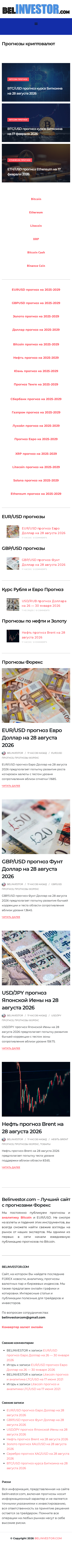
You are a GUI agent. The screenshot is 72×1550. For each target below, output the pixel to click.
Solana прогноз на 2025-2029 (36, 480)
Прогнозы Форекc (27, 757)
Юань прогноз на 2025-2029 (36, 371)
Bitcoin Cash (36, 252)
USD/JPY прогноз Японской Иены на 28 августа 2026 (30, 1000)
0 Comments (40, 538)
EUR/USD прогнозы (23, 516)
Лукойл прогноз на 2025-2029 (36, 425)
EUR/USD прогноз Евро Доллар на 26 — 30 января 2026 (38, 1355)
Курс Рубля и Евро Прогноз (32, 589)
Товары (45, 1144)
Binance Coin (36, 266)
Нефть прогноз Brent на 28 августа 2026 (37, 1439)
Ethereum (36, 212)
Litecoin (36, 225)
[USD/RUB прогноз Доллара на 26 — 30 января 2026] (13, 605)
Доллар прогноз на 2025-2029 (36, 329)
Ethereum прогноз (19, 160)
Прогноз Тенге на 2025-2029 (36, 384)
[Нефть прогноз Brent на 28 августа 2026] (13, 637)
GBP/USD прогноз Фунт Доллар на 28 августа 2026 (32, 868)
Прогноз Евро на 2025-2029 (36, 439)
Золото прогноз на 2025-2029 (36, 316)
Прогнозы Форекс (22, 662)
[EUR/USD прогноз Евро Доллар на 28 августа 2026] (13, 532)
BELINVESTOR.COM (48, 1538)
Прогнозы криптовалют (28, 43)
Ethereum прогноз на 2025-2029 (36, 494)
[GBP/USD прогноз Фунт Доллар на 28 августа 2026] (13, 564)
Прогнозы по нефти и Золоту (34, 621)
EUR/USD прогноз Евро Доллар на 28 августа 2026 (32, 737)
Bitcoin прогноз (18, 79)
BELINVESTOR (15, 753)
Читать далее (11, 785)
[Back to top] (68, 1546)
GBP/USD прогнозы (23, 548)
